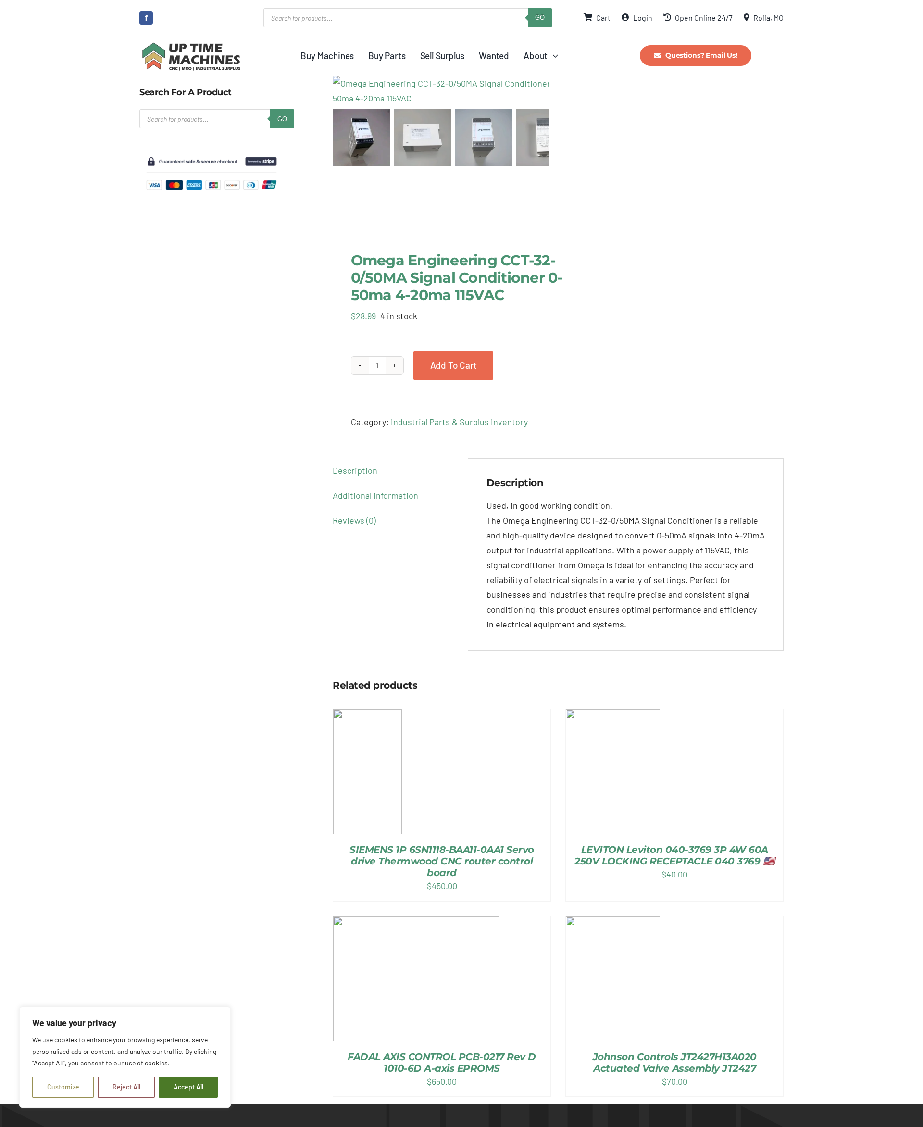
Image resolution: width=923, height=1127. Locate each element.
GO (540, 17)
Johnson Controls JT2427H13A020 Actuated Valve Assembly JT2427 (675, 1062)
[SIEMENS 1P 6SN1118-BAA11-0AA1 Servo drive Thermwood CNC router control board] (367, 771)
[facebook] (146, 18)
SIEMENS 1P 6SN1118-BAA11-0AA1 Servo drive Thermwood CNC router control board (441, 861)
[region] (125, 1057)
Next (542, 91)
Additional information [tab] (375, 495)
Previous (340, 91)
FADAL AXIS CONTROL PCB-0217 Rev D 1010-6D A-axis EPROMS (442, 1062)
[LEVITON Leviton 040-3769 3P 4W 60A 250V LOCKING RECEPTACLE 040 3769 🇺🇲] (613, 771)
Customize (63, 1087)
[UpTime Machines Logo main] (191, 45)
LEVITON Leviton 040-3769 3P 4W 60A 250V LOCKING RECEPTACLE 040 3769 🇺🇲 (674, 855)
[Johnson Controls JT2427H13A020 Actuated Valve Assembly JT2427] (613, 978)
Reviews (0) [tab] (354, 520)
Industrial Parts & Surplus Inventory (459, 421)
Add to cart (453, 365)
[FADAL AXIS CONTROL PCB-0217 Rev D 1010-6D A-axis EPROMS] (416, 978)
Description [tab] (355, 470)
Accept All (188, 1087)
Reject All (126, 1087)
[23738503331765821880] (453, 91)
